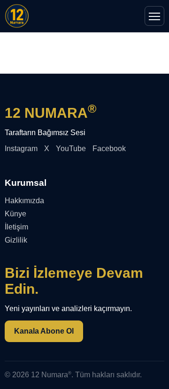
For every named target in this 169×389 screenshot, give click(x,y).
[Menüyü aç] (154, 16)
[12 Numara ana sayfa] (17, 16)
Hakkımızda (24, 201)
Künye (15, 214)
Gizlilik (16, 240)
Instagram (21, 149)
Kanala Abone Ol (44, 331)
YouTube (71, 149)
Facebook (109, 149)
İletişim (16, 227)
